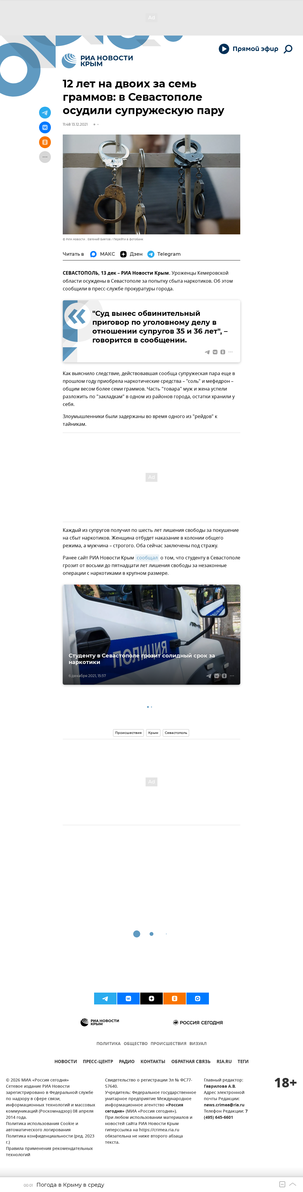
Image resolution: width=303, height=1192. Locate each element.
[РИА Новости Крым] (97, 61)
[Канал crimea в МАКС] (197, 998)
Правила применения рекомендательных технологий (49, 1152)
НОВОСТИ (65, 1062)
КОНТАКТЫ (153, 1062)
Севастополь (176, 733)
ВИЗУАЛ (198, 1044)
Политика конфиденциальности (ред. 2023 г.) (50, 1139)
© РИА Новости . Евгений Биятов (87, 239)
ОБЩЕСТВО (136, 1044)
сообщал (147, 557)
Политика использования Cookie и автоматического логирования (42, 1127)
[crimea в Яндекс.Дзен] (151, 998)
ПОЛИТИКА (108, 1044)
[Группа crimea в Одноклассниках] (174, 998)
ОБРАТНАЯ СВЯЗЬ (191, 1062)
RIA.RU (224, 1062)
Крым (153, 733)
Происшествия (128, 733)
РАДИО (127, 1062)
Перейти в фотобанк (128, 239)
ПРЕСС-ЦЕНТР (98, 1062)
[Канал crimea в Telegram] (105, 998)
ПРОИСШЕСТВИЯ (168, 1044)
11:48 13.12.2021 (75, 124)
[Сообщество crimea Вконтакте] (128, 998)
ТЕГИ (243, 1062)
